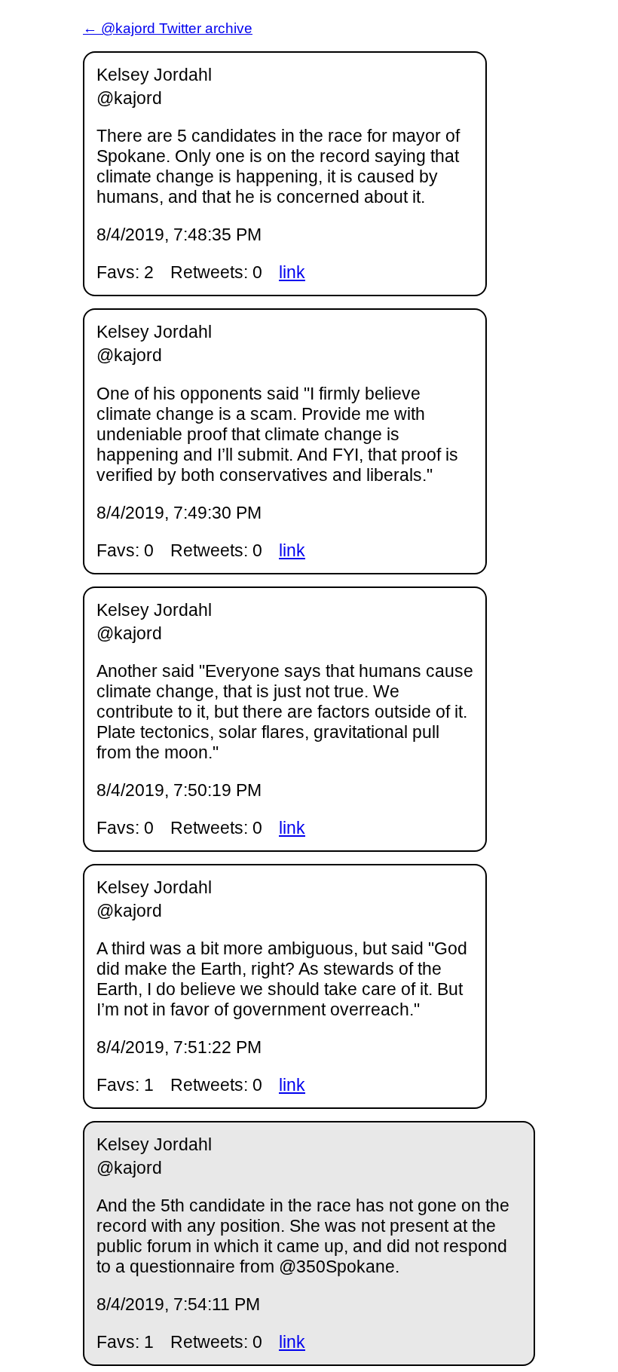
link (292, 272)
